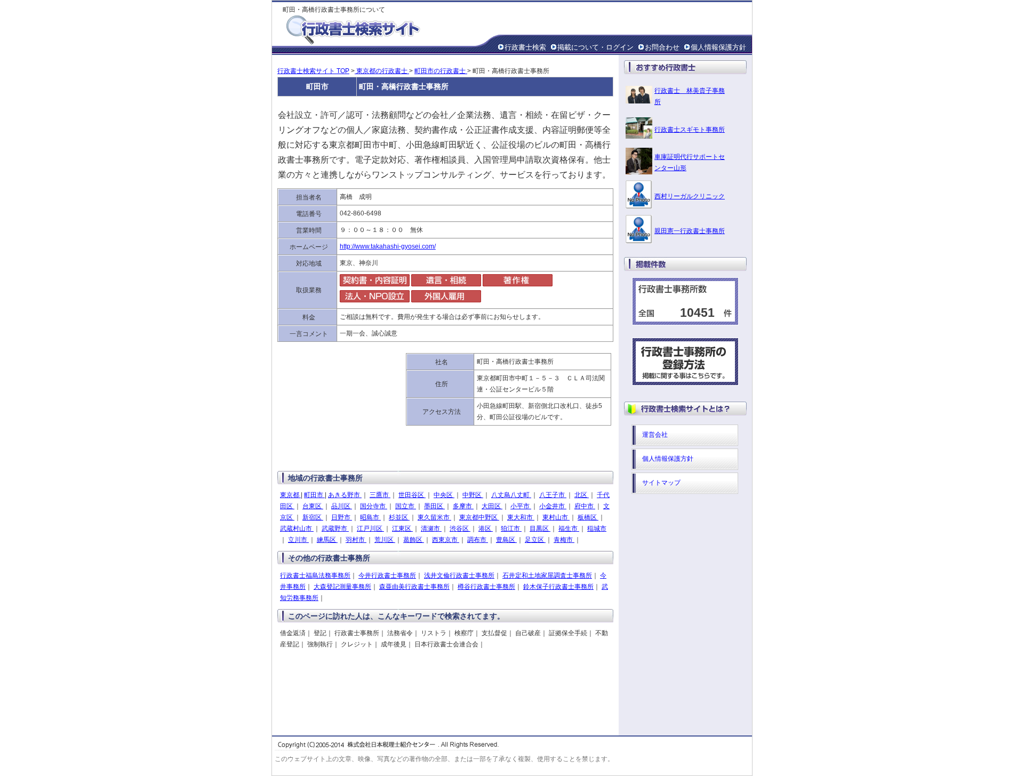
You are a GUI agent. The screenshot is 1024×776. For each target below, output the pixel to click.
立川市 (298, 539)
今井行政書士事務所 (387, 575)
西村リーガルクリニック (689, 196)
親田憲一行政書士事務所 (689, 231)
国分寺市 (373, 506)
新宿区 (312, 517)
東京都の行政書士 (382, 71)
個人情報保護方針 (718, 47)
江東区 (402, 528)
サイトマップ (661, 482)
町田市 (314, 495)
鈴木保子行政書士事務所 (558, 586)
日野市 (341, 517)
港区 (485, 528)
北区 (581, 495)
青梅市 (564, 539)
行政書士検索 (525, 47)
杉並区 (399, 517)
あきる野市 (345, 495)
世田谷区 (412, 495)
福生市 (568, 528)
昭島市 (370, 517)
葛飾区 (413, 539)
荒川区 (384, 539)
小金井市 (552, 506)
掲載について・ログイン (595, 47)
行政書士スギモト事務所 (689, 129)
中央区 (444, 495)
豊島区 (506, 539)
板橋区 (588, 517)
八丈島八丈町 (511, 495)
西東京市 (445, 539)
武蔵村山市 (297, 528)
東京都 (290, 495)
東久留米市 (434, 517)
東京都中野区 (479, 517)
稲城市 (596, 528)
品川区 (341, 506)
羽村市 (356, 539)
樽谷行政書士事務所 (486, 586)
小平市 (520, 506)
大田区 (492, 506)
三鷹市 (380, 495)
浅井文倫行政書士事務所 (459, 575)
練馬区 (327, 539)
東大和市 (520, 517)
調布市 (477, 539)
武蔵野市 (335, 528)
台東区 (312, 506)
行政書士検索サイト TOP (313, 71)
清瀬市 (431, 528)
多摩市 (463, 506)
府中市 (584, 506)
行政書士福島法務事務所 (315, 575)
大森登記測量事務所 (342, 586)
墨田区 (434, 506)
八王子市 (552, 495)
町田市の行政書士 (440, 71)
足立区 (535, 539)
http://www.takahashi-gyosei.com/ (388, 246)
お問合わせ (662, 47)
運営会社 (655, 434)
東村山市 (556, 517)
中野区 (472, 495)
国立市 (405, 506)
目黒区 (540, 528)
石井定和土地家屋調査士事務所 (547, 575)
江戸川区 (370, 528)
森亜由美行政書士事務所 (414, 586)
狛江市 (511, 528)
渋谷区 (460, 528)
